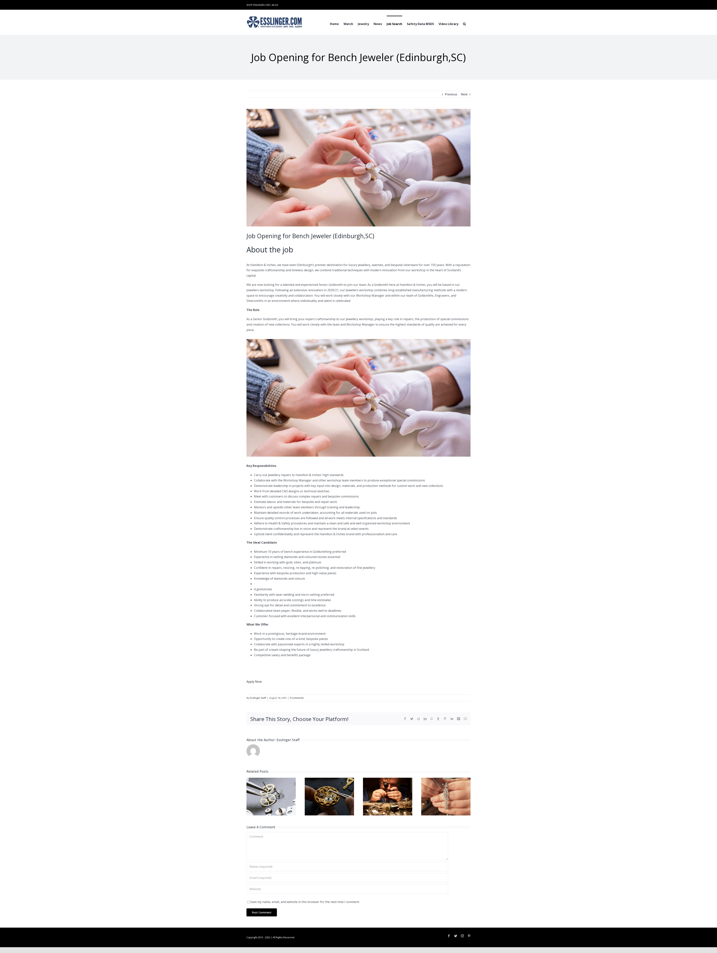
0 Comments (297, 697)
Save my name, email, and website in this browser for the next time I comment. (305, 902)
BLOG (275, 5)
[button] (464, 23)
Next (464, 94)
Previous (451, 94)
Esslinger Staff (258, 697)
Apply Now (254, 682)
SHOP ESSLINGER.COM (258, 5)
